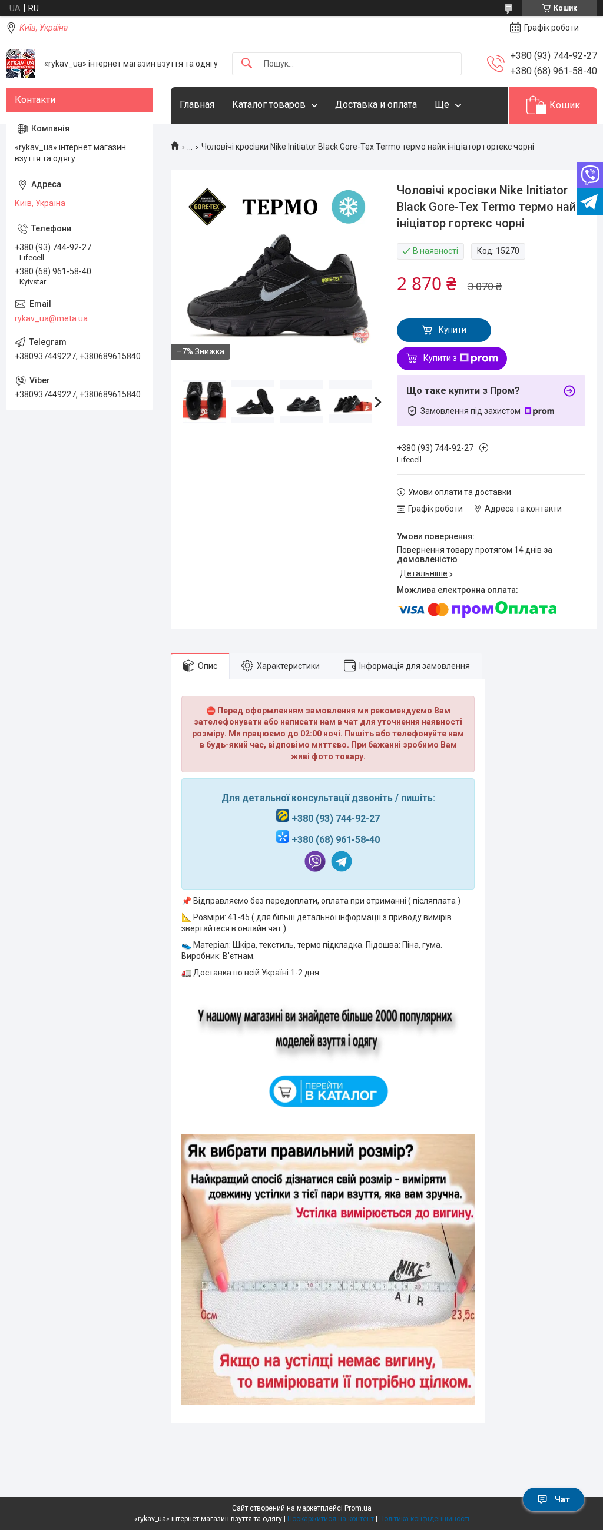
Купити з (440, 358)
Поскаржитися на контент (330, 1519)
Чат (562, 1499)
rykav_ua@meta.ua (51, 318)
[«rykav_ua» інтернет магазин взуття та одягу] (20, 63)
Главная (197, 104)
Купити (452, 329)
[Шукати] (246, 64)
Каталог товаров (269, 104)
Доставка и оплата (376, 104)
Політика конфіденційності (424, 1519)
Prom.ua (358, 1508)
